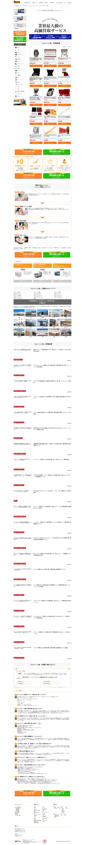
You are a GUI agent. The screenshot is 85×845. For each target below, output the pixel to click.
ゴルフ (19, 86)
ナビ (18, 77)
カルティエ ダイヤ (37, 293)
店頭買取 (17, 811)
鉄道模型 (44, 809)
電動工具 (19, 68)
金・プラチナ (20, 93)
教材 (18, 82)
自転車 (19, 65)
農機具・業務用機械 (21, 91)
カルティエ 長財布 (17, 295)
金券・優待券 (36, 812)
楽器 (18, 49)
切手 (43, 811)
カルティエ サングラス (38, 297)
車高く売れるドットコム (19, 828)
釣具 (18, 89)
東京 (63, 810)
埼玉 (63, 808)
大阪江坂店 (56, 814)
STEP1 (17, 192)
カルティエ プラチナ (58, 296)
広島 (62, 814)
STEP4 (17, 235)
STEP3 (17, 220)
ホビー (19, 56)
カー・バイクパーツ (21, 79)
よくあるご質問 (59, 2)
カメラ (35, 808)
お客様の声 (52, 2)
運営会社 (69, 2)
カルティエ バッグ (17, 294)
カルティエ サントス (58, 295)
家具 (35, 813)
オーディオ (19, 54)
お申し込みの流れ (18, 807)
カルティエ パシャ (57, 293)
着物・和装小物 (37, 810)
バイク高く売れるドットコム (20, 829)
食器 (35, 811)
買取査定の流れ (28, 2)
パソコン (19, 61)
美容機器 (19, 75)
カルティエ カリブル (38, 295)
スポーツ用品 (20, 84)
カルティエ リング (57, 294)
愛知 (67, 808)
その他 (43, 821)
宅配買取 (17, 809)
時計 (18, 72)
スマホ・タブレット (21, 63)
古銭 (43, 810)
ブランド (19, 70)
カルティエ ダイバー (18, 296)
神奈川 (63, 812)
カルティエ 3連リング (58, 297)
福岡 (65, 814)
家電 (18, 47)
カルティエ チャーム (38, 296)
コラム (65, 2)
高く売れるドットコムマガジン (20, 831)
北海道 (55, 808)
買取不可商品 (36, 822)
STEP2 (17, 206)
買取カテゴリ (35, 2)
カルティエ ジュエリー (18, 297)
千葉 (63, 809)
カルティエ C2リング (18, 298)
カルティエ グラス (17, 293)
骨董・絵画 (36, 821)
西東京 (63, 811)
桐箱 (35, 298)
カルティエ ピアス (37, 294)
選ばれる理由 (17, 812)
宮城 (59, 808)
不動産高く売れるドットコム (20, 830)
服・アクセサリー (45, 812)
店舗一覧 (46, 2)
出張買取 (17, 810)
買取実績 (41, 2)
